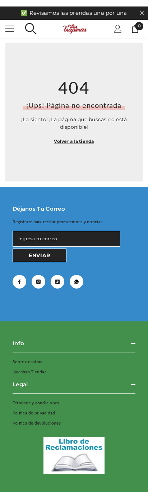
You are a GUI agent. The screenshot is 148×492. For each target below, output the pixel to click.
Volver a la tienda (74, 141)
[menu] (9, 29)
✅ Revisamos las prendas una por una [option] (74, 12)
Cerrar (141, 13)
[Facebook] (19, 282)
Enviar (39, 255)
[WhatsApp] (76, 282)
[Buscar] (31, 29)
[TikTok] (57, 282)
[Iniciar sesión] (118, 29)
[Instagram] (38, 282)
